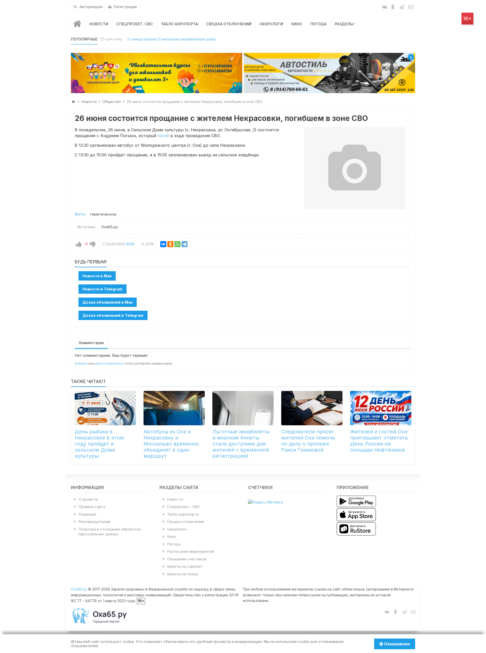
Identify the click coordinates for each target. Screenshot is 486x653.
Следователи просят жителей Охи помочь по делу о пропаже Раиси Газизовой (308, 441)
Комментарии (91, 342)
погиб (163, 135)
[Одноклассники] (170, 244)
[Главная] (78, 24)
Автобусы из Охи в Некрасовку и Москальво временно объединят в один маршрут (171, 444)
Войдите (81, 363)
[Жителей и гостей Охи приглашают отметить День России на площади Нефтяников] (380, 408)
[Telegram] (184, 244)
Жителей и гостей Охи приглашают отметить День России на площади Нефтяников (379, 441)
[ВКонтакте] (163, 244)
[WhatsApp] (177, 244)
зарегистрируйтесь (109, 363)
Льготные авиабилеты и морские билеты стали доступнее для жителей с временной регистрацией (240, 444)
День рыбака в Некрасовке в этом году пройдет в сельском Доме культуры (99, 444)
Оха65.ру (79, 589)
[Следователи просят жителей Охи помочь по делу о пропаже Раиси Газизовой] (311, 408)
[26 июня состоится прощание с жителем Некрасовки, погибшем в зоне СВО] (354, 168)
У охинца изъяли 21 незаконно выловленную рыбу (171, 39)
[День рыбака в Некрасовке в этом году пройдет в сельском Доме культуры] (105, 408)
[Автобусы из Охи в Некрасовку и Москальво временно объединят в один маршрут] (174, 408)
